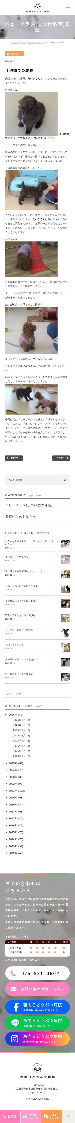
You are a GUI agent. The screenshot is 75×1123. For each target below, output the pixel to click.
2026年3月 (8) (21, 745)
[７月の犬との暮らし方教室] (65, 633)
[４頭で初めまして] (65, 647)
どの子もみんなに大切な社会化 (21, 586)
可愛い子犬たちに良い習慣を (21, 615)
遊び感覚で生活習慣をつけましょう (23, 571)
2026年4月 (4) (21, 740)
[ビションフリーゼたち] (65, 559)
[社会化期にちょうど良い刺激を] (65, 603)
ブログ (23, 43)
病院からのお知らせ (20, 516)
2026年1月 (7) (21, 756)
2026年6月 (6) (21, 730)
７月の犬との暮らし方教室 (19, 630)
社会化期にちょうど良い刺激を (22, 600)
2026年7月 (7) (21, 725)
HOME (14, 43)
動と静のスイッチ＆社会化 (19, 674)
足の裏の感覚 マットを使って (21, 659)
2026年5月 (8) (21, 735)
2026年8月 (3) (21, 720)
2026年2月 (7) (21, 751)
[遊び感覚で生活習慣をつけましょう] (65, 574)
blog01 (15, 53)
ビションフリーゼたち (18, 556)
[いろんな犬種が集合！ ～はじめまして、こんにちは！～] (65, 544)
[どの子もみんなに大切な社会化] (65, 589)
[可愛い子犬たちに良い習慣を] (65, 618)
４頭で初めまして (14, 644)
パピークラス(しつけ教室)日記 (42, 43)
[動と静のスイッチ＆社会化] (65, 677)
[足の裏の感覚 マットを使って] (65, 662)
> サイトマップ (37, 1092)
